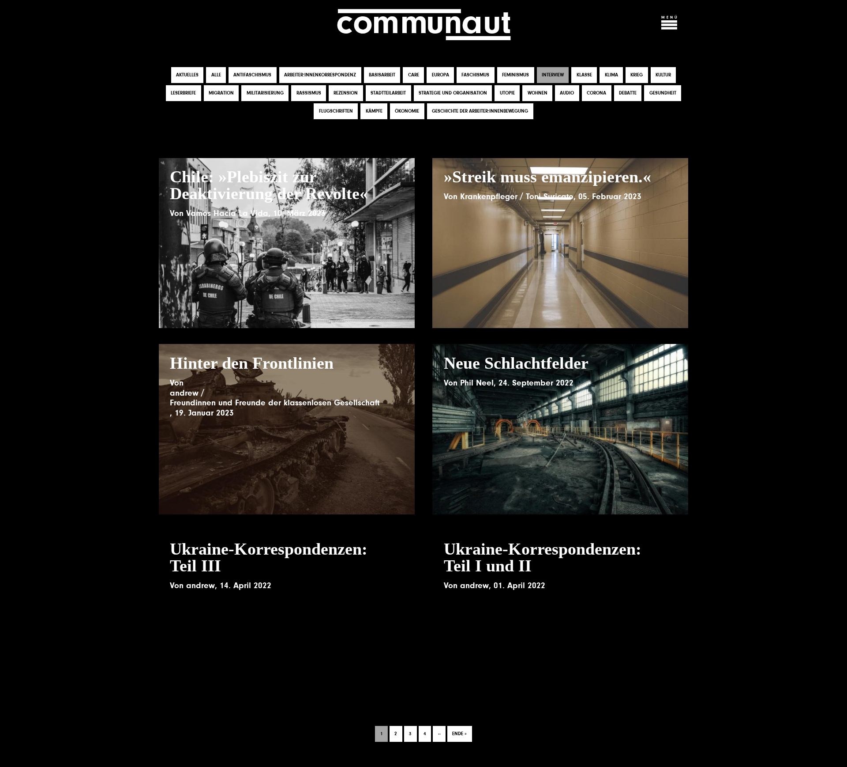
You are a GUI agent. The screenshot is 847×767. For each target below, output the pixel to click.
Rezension (346, 93)
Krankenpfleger (488, 196)
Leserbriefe (183, 93)
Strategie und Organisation (453, 93)
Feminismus (515, 75)
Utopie (507, 93)
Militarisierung (265, 93)
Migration (221, 93)
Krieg (636, 75)
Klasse (584, 75)
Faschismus (475, 75)
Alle (216, 75)
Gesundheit (662, 93)
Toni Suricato (549, 196)
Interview (553, 75)
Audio (567, 93)
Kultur (663, 75)
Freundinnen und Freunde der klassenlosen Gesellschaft (274, 403)
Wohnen (537, 93)
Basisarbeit (382, 75)
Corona (596, 93)
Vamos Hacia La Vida (227, 213)
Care (413, 75)
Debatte (628, 93)
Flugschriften (336, 111)
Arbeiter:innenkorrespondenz (320, 75)
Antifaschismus (252, 75)
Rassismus (308, 93)
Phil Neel (477, 383)
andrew (184, 393)
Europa (440, 75)
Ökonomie (407, 111)
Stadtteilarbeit (388, 93)
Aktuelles (187, 75)
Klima (611, 75)
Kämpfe (374, 111)
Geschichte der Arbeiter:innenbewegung (480, 111)
